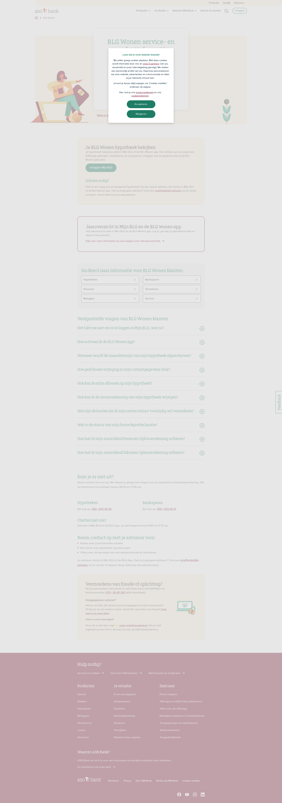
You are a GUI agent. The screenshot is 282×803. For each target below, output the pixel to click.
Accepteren (140, 104)
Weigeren (141, 114)
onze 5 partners (151, 63)
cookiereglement (140, 95)
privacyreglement (145, 92)
